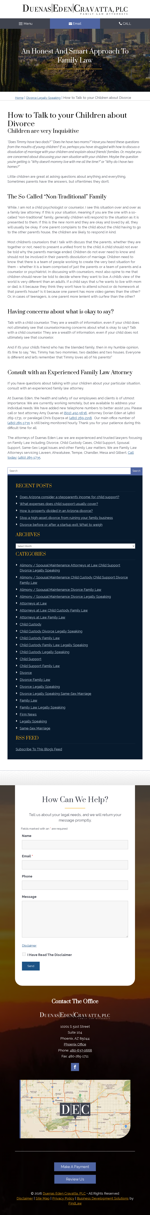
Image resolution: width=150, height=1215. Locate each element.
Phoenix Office (75, 1044)
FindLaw (75, 1203)
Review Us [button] (75, 1179)
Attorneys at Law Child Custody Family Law (54, 610)
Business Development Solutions (103, 1198)
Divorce (26, 673)
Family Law (28, 700)
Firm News (28, 714)
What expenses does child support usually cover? (59, 504)
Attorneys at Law (33, 603)
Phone (27, 876)
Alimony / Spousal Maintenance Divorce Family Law (60, 590)
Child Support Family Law (40, 666)
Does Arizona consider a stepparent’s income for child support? (69, 497)
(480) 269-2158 (80, 418)
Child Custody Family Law (40, 638)
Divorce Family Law (35, 680)
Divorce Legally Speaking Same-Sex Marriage (55, 694)
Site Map (43, 1198)
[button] (25, 24)
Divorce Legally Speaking (40, 687)
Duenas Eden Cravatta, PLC (64, 1193)
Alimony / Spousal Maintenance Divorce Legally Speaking (65, 597)
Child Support (30, 659)
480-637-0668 (81, 1050)
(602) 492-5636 (75, 413)
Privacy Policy (63, 1198)
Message (29, 897)
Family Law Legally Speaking (42, 707)
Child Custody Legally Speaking (44, 652)
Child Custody (30, 624)
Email (77, 23)
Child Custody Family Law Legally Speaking (54, 645)
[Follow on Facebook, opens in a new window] (75, 1067)
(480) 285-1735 (19, 423)
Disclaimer (29, 945)
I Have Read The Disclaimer (49, 955)
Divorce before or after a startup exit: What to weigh (61, 525)
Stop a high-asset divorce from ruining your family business (66, 518)
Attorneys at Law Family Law (42, 617)
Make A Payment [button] (75, 1167)
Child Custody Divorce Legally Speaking (51, 631)
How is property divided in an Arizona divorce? (56, 511)
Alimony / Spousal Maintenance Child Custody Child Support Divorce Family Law (74, 580)
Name (26, 836)
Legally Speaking (33, 721)
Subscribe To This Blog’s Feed (39, 749)
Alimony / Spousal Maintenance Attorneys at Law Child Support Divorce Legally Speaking (70, 567)
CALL (127, 23)
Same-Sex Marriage (35, 728)
